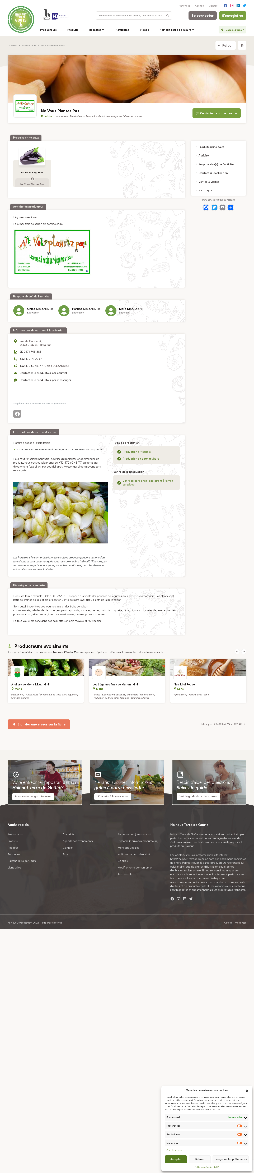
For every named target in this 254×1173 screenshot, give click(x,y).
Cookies (123, 861)
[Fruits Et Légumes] (32, 156)
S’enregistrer (232, 15)
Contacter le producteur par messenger (45, 380)
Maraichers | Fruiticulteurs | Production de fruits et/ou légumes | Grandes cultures (99, 116)
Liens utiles (14, 867)
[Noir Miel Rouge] (208, 667)
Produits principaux (211, 147)
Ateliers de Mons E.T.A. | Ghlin (31, 684)
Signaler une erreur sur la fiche (41, 724)
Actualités (122, 29)
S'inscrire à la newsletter (112, 796)
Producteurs (48, 29)
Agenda (199, 5)
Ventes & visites (209, 181)
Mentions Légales (128, 847)
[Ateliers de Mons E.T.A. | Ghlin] (46, 667)
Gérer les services (174, 1150)
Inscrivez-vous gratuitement (33, 796)
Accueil (13, 45)
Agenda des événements (78, 841)
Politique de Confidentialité (207, 1167)
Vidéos (144, 29)
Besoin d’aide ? (235, 29)
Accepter (175, 1159)
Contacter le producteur (216, 113)
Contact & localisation (213, 173)
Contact (214, 5)
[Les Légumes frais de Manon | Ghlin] (127, 667)
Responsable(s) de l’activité (216, 164)
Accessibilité (125, 874)
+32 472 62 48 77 (31, 365)
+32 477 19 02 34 (31, 358)
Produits (72, 29)
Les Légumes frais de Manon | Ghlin (116, 684)
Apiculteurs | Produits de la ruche (191, 694)
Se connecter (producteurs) (134, 834)
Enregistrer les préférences (231, 1159)
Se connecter (203, 15)
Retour (227, 45)
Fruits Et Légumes (32, 172)
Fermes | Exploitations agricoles (109, 694)
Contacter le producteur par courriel (43, 373)
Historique (205, 190)
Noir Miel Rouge (184, 684)
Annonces (184, 5)
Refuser (199, 1159)
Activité (204, 155)
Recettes (95, 29)
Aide (65, 854)
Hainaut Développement (20, 922)
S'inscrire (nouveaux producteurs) (138, 841)
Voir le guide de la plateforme (198, 796)
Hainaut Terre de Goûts (175, 29)
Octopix (228, 922)
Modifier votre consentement (135, 867)
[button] (247, 1090)
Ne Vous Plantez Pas (32, 183)
